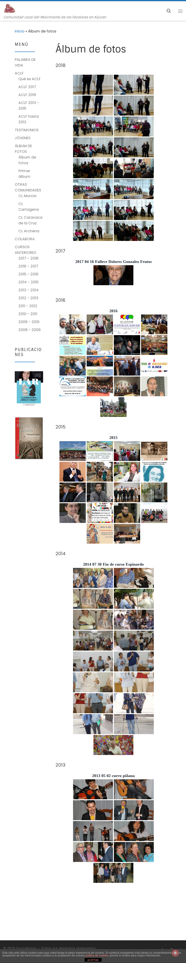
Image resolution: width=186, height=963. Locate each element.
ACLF (19, 73)
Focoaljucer (27, 948)
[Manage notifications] (175, 953)
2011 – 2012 (27, 306)
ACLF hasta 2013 (28, 119)
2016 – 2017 (28, 266)
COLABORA (25, 239)
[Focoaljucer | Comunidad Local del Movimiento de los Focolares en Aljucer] (9, 8)
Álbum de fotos (27, 160)
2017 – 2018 (28, 258)
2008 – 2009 (29, 329)
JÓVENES (22, 138)
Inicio (19, 31)
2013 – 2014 (28, 290)
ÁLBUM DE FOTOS (23, 148)
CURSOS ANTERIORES (25, 249)
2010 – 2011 (27, 314)
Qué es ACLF (29, 79)
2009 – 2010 (28, 321)
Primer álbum (24, 173)
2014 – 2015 (28, 282)
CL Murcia (27, 195)
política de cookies (97, 955)
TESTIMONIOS (27, 130)
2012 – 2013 (28, 298)
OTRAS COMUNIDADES (28, 187)
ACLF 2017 (27, 86)
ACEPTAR (93, 960)
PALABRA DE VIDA (25, 62)
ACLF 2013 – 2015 (28, 105)
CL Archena (28, 231)
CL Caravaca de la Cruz (30, 220)
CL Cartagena (28, 206)
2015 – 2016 (28, 274)
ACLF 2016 (27, 94)
